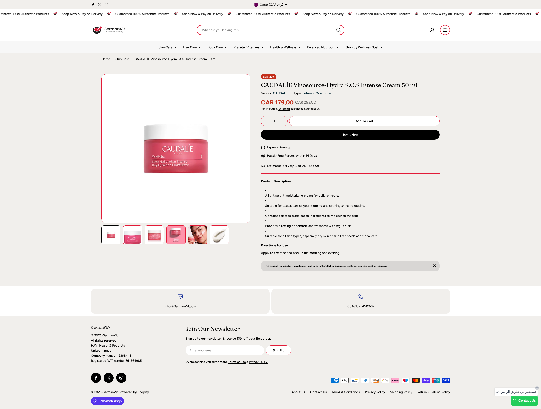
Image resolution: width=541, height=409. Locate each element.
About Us (298, 392)
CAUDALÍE (280, 93)
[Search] (338, 29)
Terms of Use (237, 362)
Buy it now (350, 134)
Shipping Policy (401, 392)
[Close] (434, 266)
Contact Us (318, 392)
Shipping (284, 108)
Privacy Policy (375, 392)
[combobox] (270, 30)
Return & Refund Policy (433, 392)
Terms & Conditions (346, 392)
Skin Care (122, 59)
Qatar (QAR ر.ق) (271, 5)
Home (105, 59)
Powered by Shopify (134, 392)
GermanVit (110, 392)
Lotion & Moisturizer (317, 93)
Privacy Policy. (258, 362)
